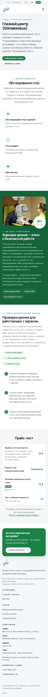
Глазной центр (9, 618)
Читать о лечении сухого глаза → (24, 515)
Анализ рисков (9, 614)
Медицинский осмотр (12, 609)
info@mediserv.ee (10, 674)
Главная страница (10, 594)
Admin (4, 693)
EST (26, 2)
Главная (5, 19)
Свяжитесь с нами (12, 63)
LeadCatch (17, 688)
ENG (32, 2)
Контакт (6, 599)
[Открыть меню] (43, 9)
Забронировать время (14, 58)
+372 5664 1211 (9, 670)
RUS (38, 2)
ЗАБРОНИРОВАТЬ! (17, 550)
